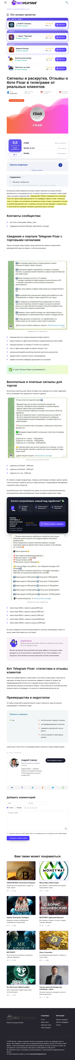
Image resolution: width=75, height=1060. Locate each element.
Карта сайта (45, 1022)
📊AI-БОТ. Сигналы (23, 23)
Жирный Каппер (22, 48)
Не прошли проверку (19, 9)
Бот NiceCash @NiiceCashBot (18, 987)
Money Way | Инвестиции (49, 883)
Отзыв (11, 807)
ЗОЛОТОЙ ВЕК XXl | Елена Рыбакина (21, 883)
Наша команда (45, 1027)
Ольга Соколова (45, 952)
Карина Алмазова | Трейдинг (18, 917)
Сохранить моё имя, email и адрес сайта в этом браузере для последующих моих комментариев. (38, 833)
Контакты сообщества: (21, 182)
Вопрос (19, 807)
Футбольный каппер (23, 58)
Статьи (58, 1025)
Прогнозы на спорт (22, 67)
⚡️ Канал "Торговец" (24, 36)
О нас (43, 1019)
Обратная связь (46, 1025)
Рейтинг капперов (61, 1019)
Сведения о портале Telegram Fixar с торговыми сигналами (34, 185)
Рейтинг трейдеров (62, 1022)
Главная (9, 9)
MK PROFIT (11, 952)
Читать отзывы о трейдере (53, 524)
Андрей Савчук (13, 93)
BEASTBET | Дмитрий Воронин (51, 917)
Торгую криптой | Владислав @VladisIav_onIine (50, 988)
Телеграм (61, 24)
